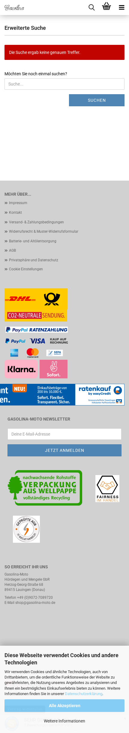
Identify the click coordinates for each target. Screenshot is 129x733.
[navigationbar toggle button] (121, 7)
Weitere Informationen (64, 721)
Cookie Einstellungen (26, 269)
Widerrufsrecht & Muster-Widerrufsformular (43, 231)
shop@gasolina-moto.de (35, 603)
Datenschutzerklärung (83, 693)
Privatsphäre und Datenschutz (33, 260)
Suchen (97, 100)
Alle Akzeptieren (64, 705)
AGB (12, 250)
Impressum (18, 203)
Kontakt (15, 212)
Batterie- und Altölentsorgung (32, 241)
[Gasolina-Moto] (12, 7)
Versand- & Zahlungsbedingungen (36, 222)
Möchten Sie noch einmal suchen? (35, 73)
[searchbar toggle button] (91, 7)
